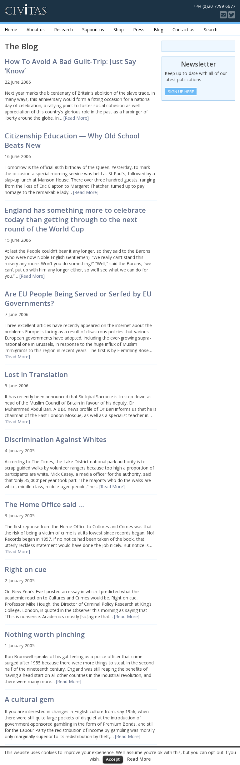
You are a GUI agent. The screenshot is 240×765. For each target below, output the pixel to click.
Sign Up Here (181, 91)
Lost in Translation (36, 374)
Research (63, 29)
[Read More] (76, 118)
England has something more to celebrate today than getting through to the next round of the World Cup (75, 219)
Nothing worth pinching (45, 634)
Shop (118, 29)
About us (36, 29)
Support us (93, 29)
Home (11, 29)
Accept (113, 759)
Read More (139, 759)
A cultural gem (29, 699)
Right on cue (26, 569)
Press (138, 29)
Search (211, 29)
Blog (158, 29)
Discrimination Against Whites (56, 439)
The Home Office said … (44, 504)
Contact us (183, 29)
